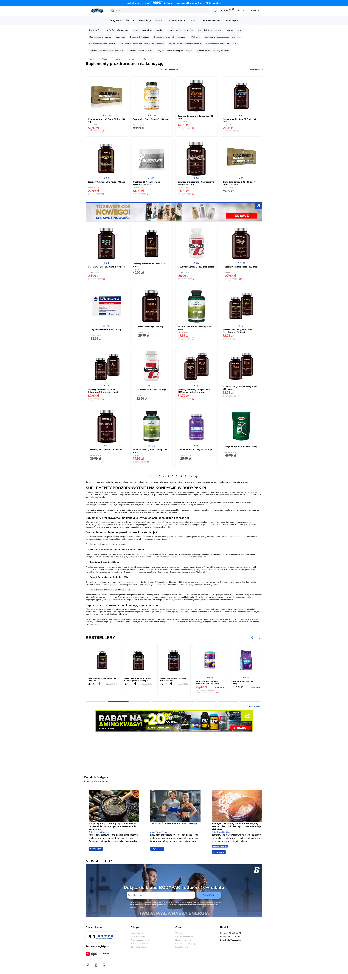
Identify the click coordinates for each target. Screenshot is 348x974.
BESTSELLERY (100, 637)
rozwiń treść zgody (136, 907)
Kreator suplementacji (177, 20)
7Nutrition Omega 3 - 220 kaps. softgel (196, 266)
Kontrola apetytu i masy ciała (180, 30)
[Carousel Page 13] (162, 701)
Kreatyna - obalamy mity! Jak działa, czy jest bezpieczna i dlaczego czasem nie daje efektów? (236, 826)
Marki (128, 20)
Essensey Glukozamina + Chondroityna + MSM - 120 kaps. (196, 183)
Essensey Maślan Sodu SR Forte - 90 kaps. (239, 120)
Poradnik (194, 20)
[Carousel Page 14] (184, 701)
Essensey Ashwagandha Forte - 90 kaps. (106, 182)
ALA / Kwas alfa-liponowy (117, 30)
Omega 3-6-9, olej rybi (139, 37)
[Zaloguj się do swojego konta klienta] (214, 10)
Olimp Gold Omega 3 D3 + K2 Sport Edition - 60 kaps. (239, 183)
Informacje (231, 20)
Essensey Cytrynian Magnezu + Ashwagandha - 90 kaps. (111, 679)
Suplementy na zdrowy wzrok (140, 50)
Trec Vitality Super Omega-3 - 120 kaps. (151, 119)
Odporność (120, 37)
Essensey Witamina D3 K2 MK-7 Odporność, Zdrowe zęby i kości (103, 390)
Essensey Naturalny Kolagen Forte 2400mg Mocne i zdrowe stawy (194, 390)
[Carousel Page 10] (96, 701)
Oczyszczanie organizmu (100, 37)
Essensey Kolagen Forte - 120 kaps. (241, 266)
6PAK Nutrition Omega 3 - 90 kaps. (196, 449)
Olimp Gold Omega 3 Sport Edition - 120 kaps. (106, 120)
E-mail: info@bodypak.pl (230, 940)
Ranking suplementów (212, 20)
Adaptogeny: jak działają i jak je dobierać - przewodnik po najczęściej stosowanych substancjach (113, 826)
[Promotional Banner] (174, 211)
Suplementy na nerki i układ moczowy (185, 44)
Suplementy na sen (234, 30)
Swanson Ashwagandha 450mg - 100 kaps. (150, 450)
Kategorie (114, 20)
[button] (159, 10)
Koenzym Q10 (95, 30)
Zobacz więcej (253, 706)
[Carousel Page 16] (228, 701)
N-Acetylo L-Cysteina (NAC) (209, 30)
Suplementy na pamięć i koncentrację (170, 37)
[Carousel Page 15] (206, 701)
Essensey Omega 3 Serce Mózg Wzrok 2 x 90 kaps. (241, 387)
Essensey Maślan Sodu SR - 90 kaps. (106, 449)
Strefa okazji (145, 20)
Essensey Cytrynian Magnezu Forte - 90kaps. (147, 679)
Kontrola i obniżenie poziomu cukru (148, 30)
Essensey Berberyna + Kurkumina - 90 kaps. (195, 117)
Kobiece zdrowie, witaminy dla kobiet (213, 50)
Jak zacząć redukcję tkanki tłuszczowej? (173, 823)
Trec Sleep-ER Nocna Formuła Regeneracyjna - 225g (146, 183)
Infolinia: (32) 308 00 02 (230, 933)
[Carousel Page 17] (250, 701)
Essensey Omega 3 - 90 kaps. (151, 326)
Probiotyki (195, 37)
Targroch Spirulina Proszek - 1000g (241, 446)
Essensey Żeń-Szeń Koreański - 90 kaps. (106, 266)
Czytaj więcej (95, 849)
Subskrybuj (209, 895)
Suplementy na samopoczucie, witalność (222, 37)
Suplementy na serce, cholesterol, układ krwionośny (142, 44)
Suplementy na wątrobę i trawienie (221, 44)
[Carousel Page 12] (140, 701)
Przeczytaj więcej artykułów (96, 781)
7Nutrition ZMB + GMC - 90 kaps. (151, 389)
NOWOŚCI (159, 20)
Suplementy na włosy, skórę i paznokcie (106, 50)
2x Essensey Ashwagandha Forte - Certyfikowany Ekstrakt (238, 330)
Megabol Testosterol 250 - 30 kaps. (107, 329)
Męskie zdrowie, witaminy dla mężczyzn (175, 50)
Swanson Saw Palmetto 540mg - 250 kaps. (195, 327)
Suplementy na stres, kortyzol (102, 44)
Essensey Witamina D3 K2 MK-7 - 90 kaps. (149, 264)
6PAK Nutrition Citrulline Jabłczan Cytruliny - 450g (180, 682)
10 (190, 476)
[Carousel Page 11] (118, 701)
